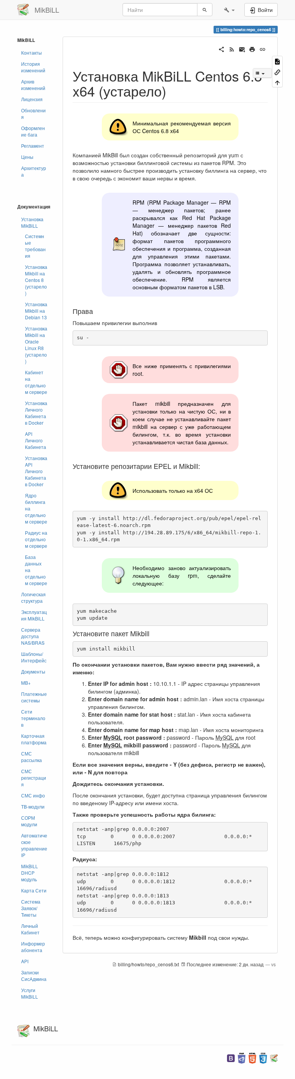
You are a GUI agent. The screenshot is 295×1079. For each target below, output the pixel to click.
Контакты (31, 52)
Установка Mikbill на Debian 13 (36, 310)
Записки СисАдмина (33, 975)
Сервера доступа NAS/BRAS (33, 636)
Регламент (32, 145)
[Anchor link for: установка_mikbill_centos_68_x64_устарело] (173, 90)
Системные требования (35, 246)
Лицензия (32, 99)
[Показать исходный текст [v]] (277, 61)
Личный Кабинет (30, 929)
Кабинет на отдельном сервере (36, 382)
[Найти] (204, 9)
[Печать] (252, 48)
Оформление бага (33, 131)
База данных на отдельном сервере (36, 570)
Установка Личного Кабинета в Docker (36, 413)
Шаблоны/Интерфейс (33, 657)
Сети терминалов (33, 718)
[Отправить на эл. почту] (242, 48)
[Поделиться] (221, 48)
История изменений (33, 66)
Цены (27, 156)
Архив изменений (33, 84)
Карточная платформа (33, 738)
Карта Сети (33, 890)
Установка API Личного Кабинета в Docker (36, 471)
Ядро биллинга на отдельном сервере (36, 508)
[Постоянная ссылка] (262, 48)
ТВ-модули (33, 806)
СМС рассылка (31, 756)
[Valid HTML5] (252, 1057)
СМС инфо (33, 795)
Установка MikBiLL (32, 222)
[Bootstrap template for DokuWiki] (231, 1057)
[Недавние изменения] (232, 48)
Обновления (33, 113)
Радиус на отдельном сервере (36, 539)
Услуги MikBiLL (29, 993)
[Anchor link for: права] (96, 310)
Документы (33, 671)
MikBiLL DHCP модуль (29, 872)
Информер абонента (33, 946)
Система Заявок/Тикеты (30, 908)
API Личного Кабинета (35, 440)
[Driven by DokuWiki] (274, 1057)
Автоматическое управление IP (34, 845)
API (24, 961)
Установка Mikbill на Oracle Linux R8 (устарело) (36, 344)
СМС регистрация (33, 777)
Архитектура (33, 171)
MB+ (26, 682)
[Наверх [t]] (277, 82)
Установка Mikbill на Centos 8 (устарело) (36, 279)
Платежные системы (34, 697)
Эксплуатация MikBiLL (34, 615)
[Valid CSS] (263, 1057)
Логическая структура (33, 597)
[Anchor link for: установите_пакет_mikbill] (152, 633)
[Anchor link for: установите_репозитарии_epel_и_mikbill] (203, 465)
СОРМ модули (29, 820)
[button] (229, 9)
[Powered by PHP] (241, 1057)
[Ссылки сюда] (277, 71)
